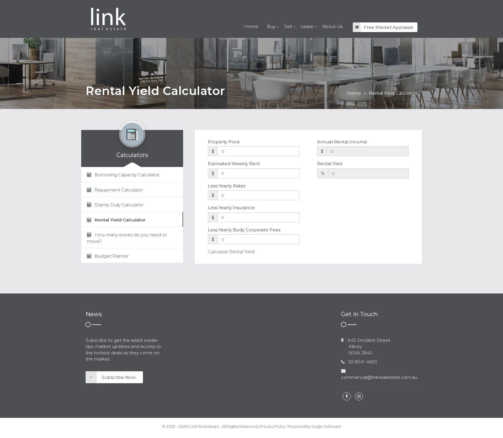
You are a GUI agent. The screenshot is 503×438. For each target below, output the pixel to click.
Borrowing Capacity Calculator (126, 174)
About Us (332, 26)
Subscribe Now (119, 377)
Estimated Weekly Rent (234, 163)
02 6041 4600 (362, 362)
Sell (288, 26)
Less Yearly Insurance (231, 207)
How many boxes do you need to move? (127, 238)
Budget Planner (111, 256)
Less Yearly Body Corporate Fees (244, 230)
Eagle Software (326, 426)
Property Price (224, 142)
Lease (307, 26)
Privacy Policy (273, 426)
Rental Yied (329, 163)
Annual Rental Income (342, 142)
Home (251, 26)
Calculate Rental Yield (231, 251)
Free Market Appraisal (388, 27)
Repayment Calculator (118, 190)
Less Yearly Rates (226, 186)
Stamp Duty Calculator (118, 204)
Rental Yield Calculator (393, 93)
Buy (271, 26)
